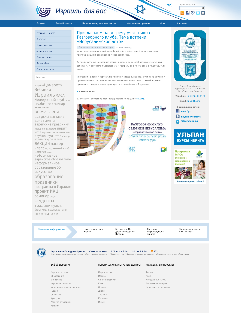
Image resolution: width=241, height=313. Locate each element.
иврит (62, 128)
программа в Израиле (53, 187)
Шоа (37, 104)
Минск (101, 302)
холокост (56, 209)
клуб (38, 136)
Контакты (182, 23)
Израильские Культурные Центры (68, 251)
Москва (102, 276)
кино (67, 132)
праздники (46, 182)
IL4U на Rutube (139, 251)
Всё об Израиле (64, 23)
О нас (163, 23)
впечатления (48, 111)
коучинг (40, 139)
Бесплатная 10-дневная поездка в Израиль (124, 231)
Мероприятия (105, 272)
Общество (56, 294)
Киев (100, 283)
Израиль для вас (69, 10)
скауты (53, 197)
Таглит (68, 100)
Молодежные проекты (138, 23)
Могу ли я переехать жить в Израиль (189, 230)
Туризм (54, 291)
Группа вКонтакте (190, 117)
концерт (66, 136)
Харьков (102, 294)
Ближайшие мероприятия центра (96, 47)
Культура (55, 298)
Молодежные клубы (156, 279)
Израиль (45, 95)
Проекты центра (45, 57)
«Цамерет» (52, 85)
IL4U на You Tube (119, 251)
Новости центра (45, 45)
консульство (51, 136)
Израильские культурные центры (99, 23)
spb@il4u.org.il (194, 101)
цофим (65, 210)
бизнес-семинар (52, 104)
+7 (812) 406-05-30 (195, 96)
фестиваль (42, 209)
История (55, 306)
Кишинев (102, 298)
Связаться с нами (45, 69)
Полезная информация (51, 229)
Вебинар (43, 89)
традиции (44, 205)
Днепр (101, 291)
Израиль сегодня (59, 272)
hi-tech (38, 85)
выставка (57, 117)
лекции (42, 143)
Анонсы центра (44, 51)
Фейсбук (185, 111)
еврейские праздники (52, 124)
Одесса (102, 287)
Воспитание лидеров (156, 283)
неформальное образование (47, 165)
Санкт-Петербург (107, 279)
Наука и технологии (61, 283)
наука (49, 152)
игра (38, 132)
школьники (46, 213)
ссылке (140, 98)
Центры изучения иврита (158, 287)
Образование (57, 276)
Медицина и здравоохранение (66, 287)
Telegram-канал (189, 121)
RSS (156, 251)
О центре (41, 39)
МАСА (60, 95)
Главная (41, 23)
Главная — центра (46, 33)
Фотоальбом (43, 63)
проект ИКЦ (46, 191)
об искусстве (48, 169)
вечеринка (42, 107)
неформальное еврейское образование (53, 157)
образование (49, 176)
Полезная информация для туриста (155, 231)
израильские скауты (53, 132)
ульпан (58, 206)
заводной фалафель (45, 128)
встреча (42, 116)
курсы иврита (53, 139)
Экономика (56, 279)
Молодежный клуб (49, 100)
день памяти (45, 120)
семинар (42, 196)
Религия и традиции (61, 302)
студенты (44, 200)
